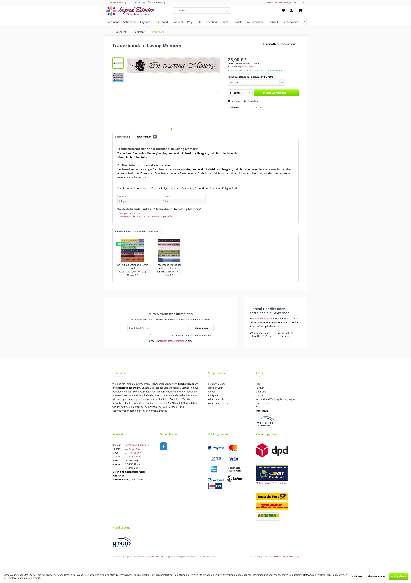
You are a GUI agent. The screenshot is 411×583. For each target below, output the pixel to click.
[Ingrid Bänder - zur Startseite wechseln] (130, 11)
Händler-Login (215, 387)
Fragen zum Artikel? (130, 213)
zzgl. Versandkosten (247, 66)
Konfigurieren (398, 576)
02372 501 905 (132, 448)
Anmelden (278, 2)
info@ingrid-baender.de (138, 444)
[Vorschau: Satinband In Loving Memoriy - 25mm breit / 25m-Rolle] (118, 77)
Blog (258, 383)
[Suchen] (226, 10)
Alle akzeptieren (376, 576)
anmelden (260, 318)
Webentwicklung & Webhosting (286, 556)
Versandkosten (157, 556)
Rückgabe (213, 395)
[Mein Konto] (292, 10)
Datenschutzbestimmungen (172, 340)
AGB (258, 406)
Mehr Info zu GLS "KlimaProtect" (273, 483)
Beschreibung (122, 136)
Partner (260, 387)
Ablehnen (357, 576)
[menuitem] (201, 12)
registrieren (291, 2)
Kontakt (212, 391)
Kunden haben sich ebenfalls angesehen (137, 231)
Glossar (260, 395)
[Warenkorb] (302, 10)
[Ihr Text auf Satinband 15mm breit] (132, 250)
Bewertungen (146, 136)
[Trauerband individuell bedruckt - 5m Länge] (169, 250)
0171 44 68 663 (133, 452)
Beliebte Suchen (217, 383)
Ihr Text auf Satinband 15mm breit (132, 266)
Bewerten (252, 100)
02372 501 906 (132, 456)
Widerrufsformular (218, 403)
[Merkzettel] (283, 10)
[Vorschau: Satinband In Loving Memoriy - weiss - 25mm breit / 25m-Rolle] (118, 63)
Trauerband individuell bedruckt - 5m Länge (169, 266)
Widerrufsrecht (216, 399)
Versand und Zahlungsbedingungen (275, 399)
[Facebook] (303, 2)
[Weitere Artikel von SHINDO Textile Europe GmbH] (281, 48)
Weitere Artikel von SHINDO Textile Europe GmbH (146, 216)
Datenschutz (262, 403)
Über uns (261, 391)
